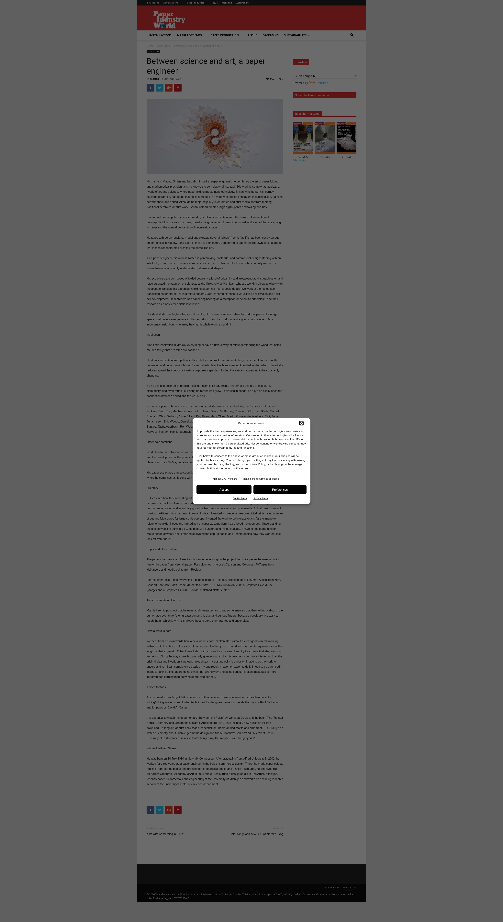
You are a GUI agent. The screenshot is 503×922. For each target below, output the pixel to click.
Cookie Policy (240, 498)
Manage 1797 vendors (225, 478)
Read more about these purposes (261, 478)
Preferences (280, 489)
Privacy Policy (260, 498)
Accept (224, 489)
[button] (301, 423)
